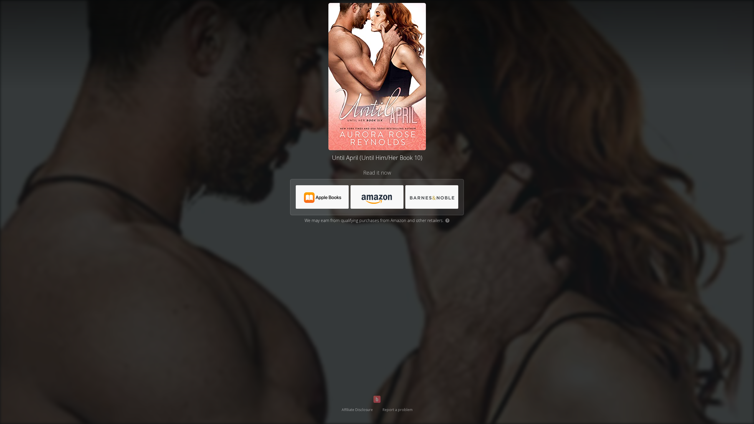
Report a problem (398, 409)
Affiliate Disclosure (357, 409)
